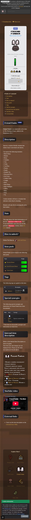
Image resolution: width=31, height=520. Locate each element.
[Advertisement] (15, 437)
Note (7, 98)
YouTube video (10, 111)
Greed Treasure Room (12, 266)
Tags (7, 105)
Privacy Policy (20, 514)
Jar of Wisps (20, 462)
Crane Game (10, 270)
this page (21, 6)
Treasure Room (10, 262)
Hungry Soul (10, 462)
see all (18, 78)
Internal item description (12, 109)
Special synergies (10, 107)
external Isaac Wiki (11, 424)
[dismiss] (18, 8)
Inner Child (10, 486)
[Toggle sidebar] (3, 517)
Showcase (17, 21)
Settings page (7, 508)
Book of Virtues (13, 378)
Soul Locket (10, 474)
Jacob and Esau (21, 240)
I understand (25, 516)
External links (10, 113)
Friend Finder (20, 474)
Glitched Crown (20, 486)
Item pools (9, 102)
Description (9, 96)
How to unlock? (10, 100)
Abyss (10, 374)
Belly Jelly (15, 497)
